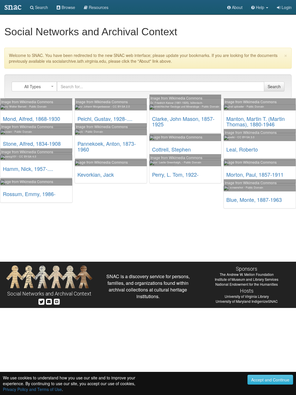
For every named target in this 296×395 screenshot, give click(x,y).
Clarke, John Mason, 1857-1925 (183, 121)
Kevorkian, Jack (95, 174)
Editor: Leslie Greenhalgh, (165, 162)
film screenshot (234, 187)
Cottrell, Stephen (171, 149)
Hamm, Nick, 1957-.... (28, 168)
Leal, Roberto (242, 149)
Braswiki (230, 137)
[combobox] (34, 86)
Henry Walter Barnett (14, 106)
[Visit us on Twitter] (41, 300)
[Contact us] (48, 300)
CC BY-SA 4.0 (27, 156)
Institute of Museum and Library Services (246, 279)
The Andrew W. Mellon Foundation (247, 274)
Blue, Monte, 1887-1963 (254, 199)
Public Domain (38, 106)
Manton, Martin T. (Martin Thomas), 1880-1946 (255, 121)
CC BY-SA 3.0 (245, 137)
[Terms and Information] (56, 300)
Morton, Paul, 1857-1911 (255, 174)
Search (41, 7)
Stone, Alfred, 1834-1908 (32, 143)
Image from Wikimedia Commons (27, 101)
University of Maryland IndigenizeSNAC (247, 301)
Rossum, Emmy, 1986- (29, 194)
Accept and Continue (270, 380)
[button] (260, 7)
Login (286, 7)
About (237, 7)
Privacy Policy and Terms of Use (32, 389)
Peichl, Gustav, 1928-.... (104, 118)
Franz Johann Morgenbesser (93, 106)
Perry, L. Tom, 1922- (175, 174)
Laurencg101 (8, 156)
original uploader (234, 106)
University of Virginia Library (247, 296)
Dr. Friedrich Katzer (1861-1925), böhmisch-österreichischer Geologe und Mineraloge (176, 104)
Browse (67, 7)
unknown (6, 132)
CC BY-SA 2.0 (121, 106)
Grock (79, 132)
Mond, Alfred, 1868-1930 (31, 118)
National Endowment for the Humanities (246, 284)
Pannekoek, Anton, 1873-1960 (106, 146)
